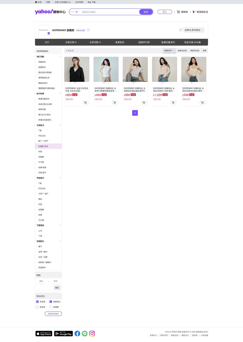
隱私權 (195, 335)
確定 (57, 287)
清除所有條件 (53, 313)
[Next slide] (87, 69)
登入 (165, 11)
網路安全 (185, 335)
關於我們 (164, 335)
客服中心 (153, 335)
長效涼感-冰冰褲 (192, 42)
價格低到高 (182, 50)
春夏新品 (119, 42)
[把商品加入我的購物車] (85, 102)
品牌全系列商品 (192, 30)
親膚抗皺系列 (168, 42)
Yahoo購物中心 (50, 11)
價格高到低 (194, 50)
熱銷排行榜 (144, 42)
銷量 (204, 50)
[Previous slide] (66, 69)
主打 (47, 42)
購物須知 (174, 335)
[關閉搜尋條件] (76, 12)
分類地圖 (204, 335)
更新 (206, 331)
